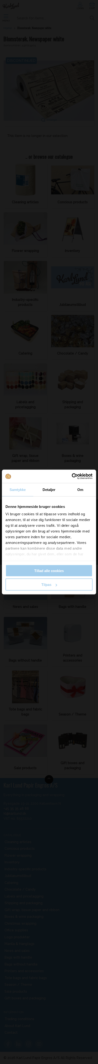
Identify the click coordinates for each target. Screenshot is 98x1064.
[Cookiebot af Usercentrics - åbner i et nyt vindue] (72, 476)
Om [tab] (80, 489)
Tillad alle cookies (49, 571)
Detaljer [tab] (49, 489)
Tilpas (46, 585)
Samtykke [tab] (18, 489)
